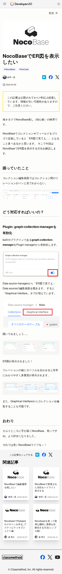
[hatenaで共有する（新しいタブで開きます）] (44, 77)
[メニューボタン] (4, 4)
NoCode (25, 69)
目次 (51, 13)
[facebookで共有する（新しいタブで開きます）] (51, 77)
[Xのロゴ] (50, 557)
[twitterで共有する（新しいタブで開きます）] (57, 77)
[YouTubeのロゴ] (57, 557)
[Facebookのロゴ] (42, 557)
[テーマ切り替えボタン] (59, 4)
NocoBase (10, 69)
